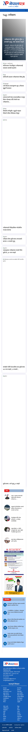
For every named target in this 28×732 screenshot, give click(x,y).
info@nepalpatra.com (8, 680)
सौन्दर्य (4, 717)
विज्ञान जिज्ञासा (20, 695)
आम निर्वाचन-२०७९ (7, 691)
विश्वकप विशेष (6, 690)
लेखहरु (4, 700)
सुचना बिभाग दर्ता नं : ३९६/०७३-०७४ (10, 674)
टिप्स (4, 715)
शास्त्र (4, 711)
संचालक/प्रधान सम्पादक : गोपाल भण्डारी (11, 672)
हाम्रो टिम (11, 728)
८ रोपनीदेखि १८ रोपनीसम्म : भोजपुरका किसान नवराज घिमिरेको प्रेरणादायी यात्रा (15, 612)
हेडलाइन (5, 688)
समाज (4, 718)
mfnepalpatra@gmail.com (9, 679)
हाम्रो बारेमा (4, 728)
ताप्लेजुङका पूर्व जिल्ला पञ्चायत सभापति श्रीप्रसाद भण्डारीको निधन (16, 604)
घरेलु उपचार (19, 700)
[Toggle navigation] (26, 10)
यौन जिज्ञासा (19, 698)
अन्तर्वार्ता (19, 715)
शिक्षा (18, 706)
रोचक (18, 710)
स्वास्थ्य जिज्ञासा (20, 697)
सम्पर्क (12, 730)
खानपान (19, 690)
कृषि (18, 708)
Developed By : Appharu (19, 725)
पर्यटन (18, 711)
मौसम (18, 720)
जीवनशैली (19, 691)
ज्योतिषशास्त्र (5, 708)
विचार (4, 702)
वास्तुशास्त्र (5, 710)
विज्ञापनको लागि (5, 730)
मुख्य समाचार (6, 693)
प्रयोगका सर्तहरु (18, 728)
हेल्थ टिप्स (19, 688)
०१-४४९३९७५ (6, 677)
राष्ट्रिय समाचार (6, 695)
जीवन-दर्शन (5, 706)
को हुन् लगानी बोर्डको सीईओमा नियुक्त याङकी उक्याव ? (15, 643)
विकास (18, 713)
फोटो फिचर (19, 717)
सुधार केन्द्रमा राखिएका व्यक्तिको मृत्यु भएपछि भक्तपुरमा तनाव (16, 627)
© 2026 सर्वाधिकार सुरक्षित (7, 725)
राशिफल (19, 718)
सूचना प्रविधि (19, 693)
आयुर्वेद (18, 702)
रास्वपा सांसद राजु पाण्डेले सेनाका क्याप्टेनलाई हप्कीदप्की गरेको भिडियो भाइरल (15, 635)
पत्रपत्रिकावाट (6, 698)
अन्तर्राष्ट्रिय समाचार (7, 697)
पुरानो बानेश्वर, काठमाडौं (8, 675)
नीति (4, 713)
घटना (4, 720)
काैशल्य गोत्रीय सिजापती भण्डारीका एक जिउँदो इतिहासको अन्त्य (15, 620)
